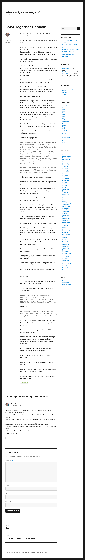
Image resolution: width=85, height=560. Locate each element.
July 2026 (64, 154)
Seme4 (64, 90)
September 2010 (66, 234)
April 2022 (65, 177)
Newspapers (65, 121)
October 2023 (65, 165)
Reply (7, 438)
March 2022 (65, 178)
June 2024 (65, 163)
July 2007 (64, 265)
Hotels (64, 111)
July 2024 (64, 161)
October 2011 (65, 224)
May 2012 (64, 217)
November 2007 (66, 264)
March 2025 (65, 158)
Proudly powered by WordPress (39, 552)
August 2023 (65, 166)
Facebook (64, 92)
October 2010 (65, 232)
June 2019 (65, 191)
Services (7, 42)
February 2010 (66, 244)
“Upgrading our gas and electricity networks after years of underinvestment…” (70, 49)
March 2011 (65, 227)
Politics (64, 125)
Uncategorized (66, 137)
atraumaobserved (67, 68)
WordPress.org (66, 286)
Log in (64, 281)
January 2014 (65, 215)
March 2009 (65, 251)
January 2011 (65, 229)
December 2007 (66, 262)
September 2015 (66, 203)
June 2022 (65, 175)
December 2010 (66, 231)
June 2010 (64, 237)
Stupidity (64, 134)
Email (7, 493)
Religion (64, 127)
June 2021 (64, 182)
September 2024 (66, 159)
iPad (63, 113)
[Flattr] (38, 383)
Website (8, 501)
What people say (66, 141)
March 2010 (65, 243)
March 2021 (65, 185)
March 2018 (65, 194)
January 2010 (65, 246)
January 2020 (65, 189)
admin (7, 38)
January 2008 (65, 260)
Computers (65, 108)
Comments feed (66, 284)
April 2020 (65, 187)
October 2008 (65, 255)
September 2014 (66, 210)
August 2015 (65, 204)
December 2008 (66, 253)
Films (63, 109)
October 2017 (65, 198)
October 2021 (65, 180)
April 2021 (65, 184)
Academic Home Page (68, 89)
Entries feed (65, 282)
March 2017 (65, 201)
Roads (64, 128)
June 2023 (65, 168)
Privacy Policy (25, 552)
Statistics (64, 132)
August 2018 (65, 192)
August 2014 (65, 211)
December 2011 (66, 222)
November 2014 (66, 208)
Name (7, 485)
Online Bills (65, 123)
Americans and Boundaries (69, 53)
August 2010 (65, 236)
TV (63, 135)
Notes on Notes (66, 73)
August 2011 (65, 225)
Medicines (65, 120)
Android (64, 106)
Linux (63, 116)
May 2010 (64, 239)
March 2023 (65, 172)
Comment (9, 460)
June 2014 (64, 213)
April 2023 (65, 170)
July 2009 (64, 250)
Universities (65, 139)
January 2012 (65, 220)
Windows (64, 142)
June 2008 (65, 258)
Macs (63, 118)
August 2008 (65, 257)
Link (63, 114)
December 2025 (66, 156)
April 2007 (65, 267)
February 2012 (66, 218)
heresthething (66, 72)
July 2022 (64, 173)
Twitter (64, 94)
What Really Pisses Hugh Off (22, 12)
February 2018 (66, 196)
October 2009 (65, 248)
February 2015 (66, 206)
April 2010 (65, 241)
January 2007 (65, 269)
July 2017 (64, 199)
